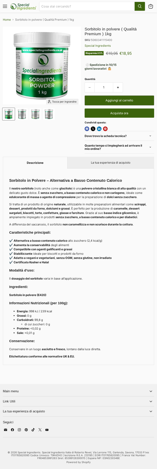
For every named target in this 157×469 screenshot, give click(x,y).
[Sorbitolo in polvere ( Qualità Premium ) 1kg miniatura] (8, 114)
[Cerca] (140, 6)
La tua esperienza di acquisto (110, 162)
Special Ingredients (98, 45)
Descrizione (35, 163)
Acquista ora (119, 113)
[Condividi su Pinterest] (105, 128)
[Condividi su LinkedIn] (99, 128)
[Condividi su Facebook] (87, 128)
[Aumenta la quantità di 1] (118, 87)
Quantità (90, 79)
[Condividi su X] (93, 128)
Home (7, 19)
